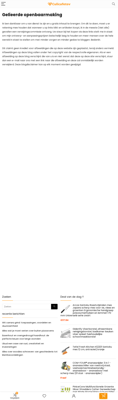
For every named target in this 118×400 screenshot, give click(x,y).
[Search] (113, 4)
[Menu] (3, 4)
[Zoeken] (54, 306)
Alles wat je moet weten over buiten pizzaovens (28, 330)
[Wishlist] (44, 396)
